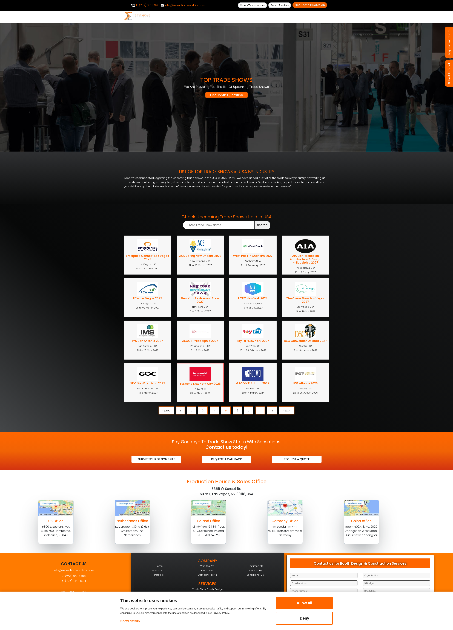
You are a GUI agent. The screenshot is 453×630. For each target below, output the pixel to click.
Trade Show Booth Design (207, 589)
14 (272, 410)
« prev (166, 410)
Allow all (304, 603)
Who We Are (207, 566)
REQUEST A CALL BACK (226, 459)
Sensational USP (255, 575)
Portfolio (159, 575)
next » (287, 410)
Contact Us (255, 570)
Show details (130, 621)
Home (159, 566)
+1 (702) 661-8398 (147, 5)
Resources (207, 570)
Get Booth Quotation (310, 5)
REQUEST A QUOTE (297, 459)
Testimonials (255, 566)
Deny (304, 618)
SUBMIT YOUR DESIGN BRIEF (156, 459)
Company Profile (207, 575)
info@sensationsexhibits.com (184, 5)
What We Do (159, 570)
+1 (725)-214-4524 (74, 581)
